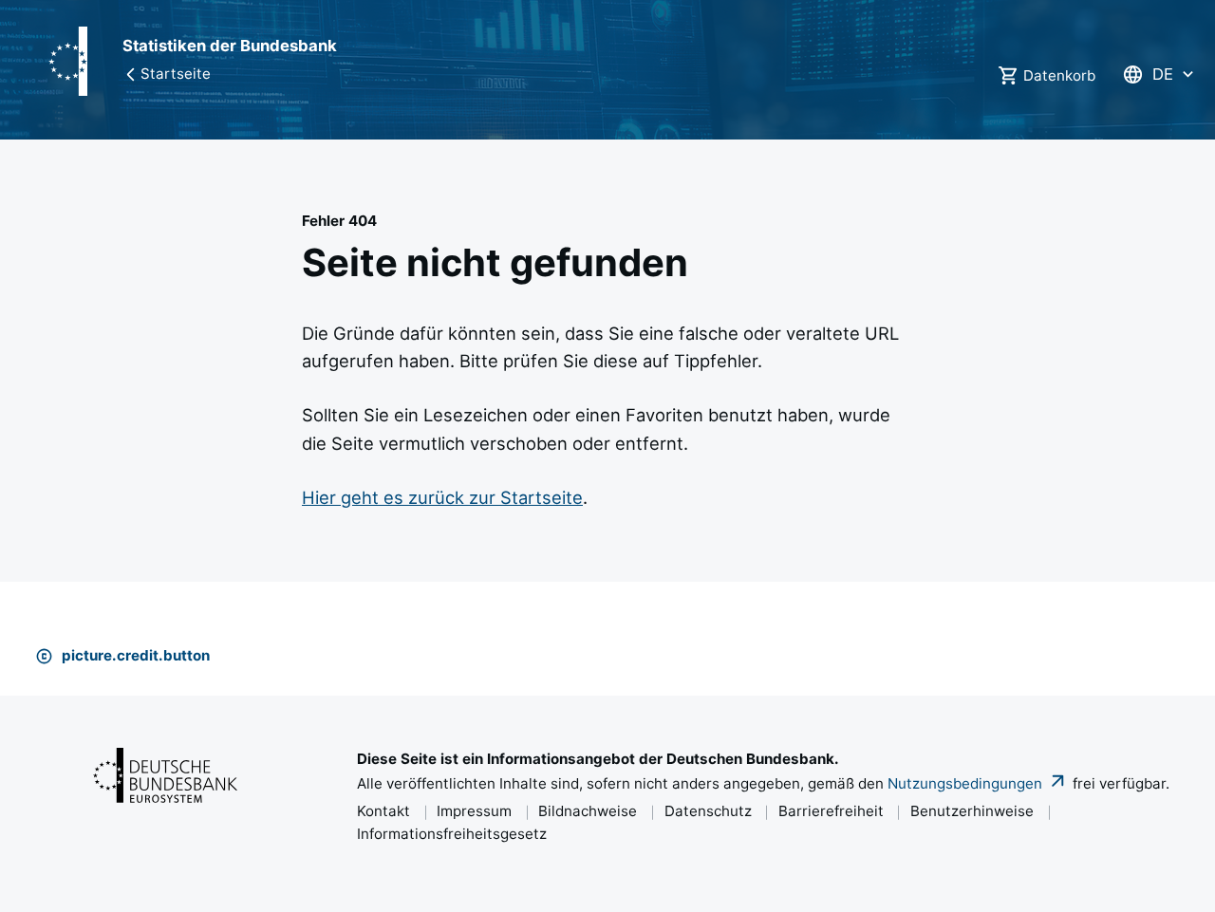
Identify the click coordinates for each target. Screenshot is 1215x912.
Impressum (474, 811)
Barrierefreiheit (831, 811)
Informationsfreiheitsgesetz (452, 834)
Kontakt (383, 811)
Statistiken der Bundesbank (229, 45)
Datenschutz (708, 811)
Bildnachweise (587, 811)
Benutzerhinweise (972, 811)
